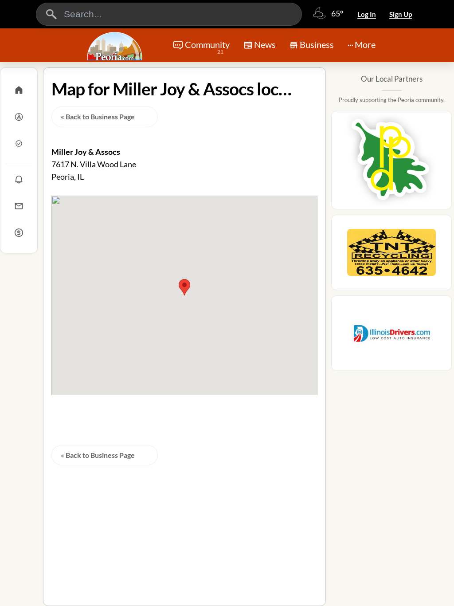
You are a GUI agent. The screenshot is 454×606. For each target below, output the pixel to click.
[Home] (19, 90)
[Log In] (19, 116)
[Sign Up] (19, 143)
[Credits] (19, 232)
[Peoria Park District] (391, 163)
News (265, 44)
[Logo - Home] (116, 46)
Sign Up (400, 14)
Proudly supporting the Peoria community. (392, 99)
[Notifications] (19, 179)
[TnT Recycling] (391, 255)
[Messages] (19, 205)
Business (317, 44)
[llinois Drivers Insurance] (391, 335)
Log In (366, 14)
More (365, 44)
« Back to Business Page (98, 116)
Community (207, 47)
